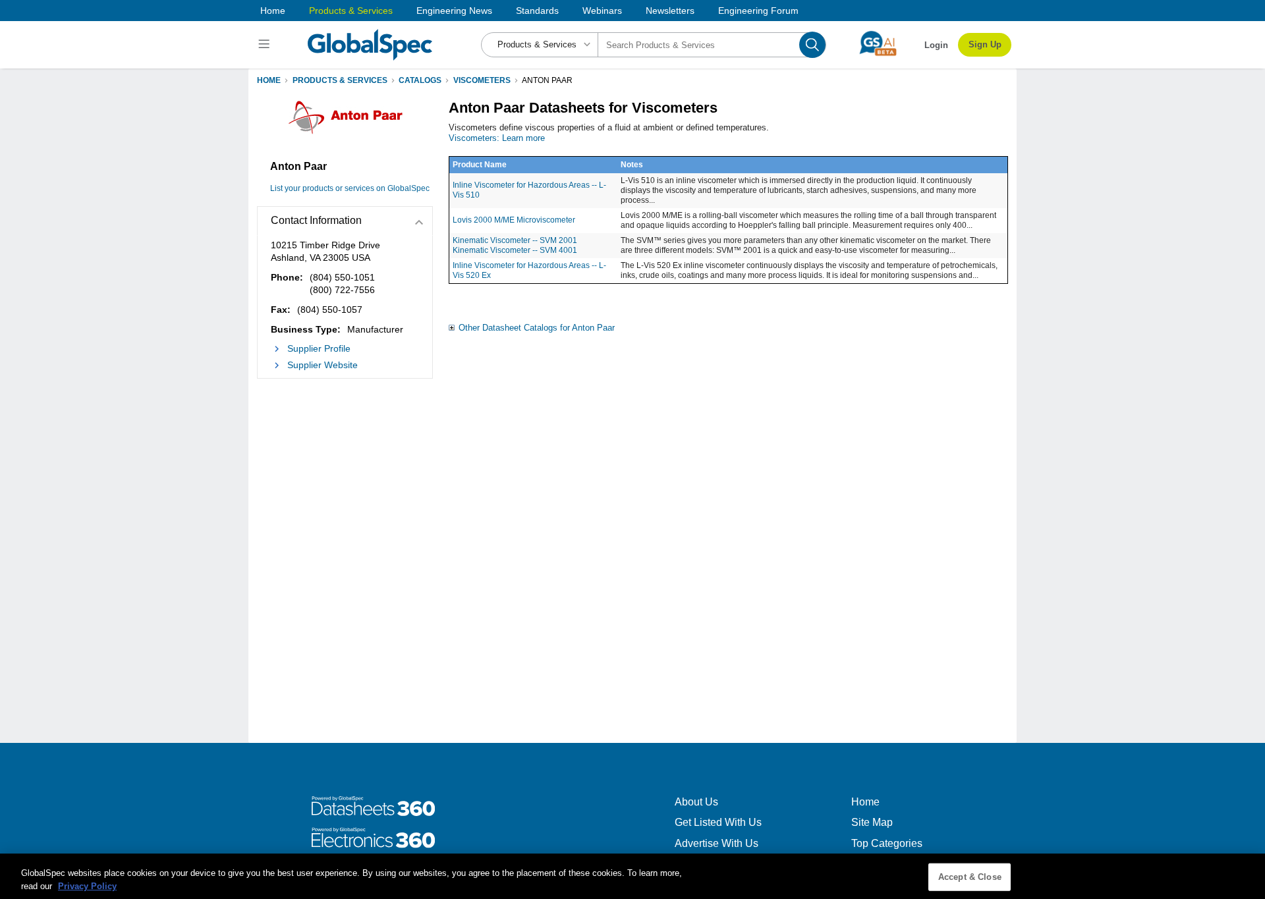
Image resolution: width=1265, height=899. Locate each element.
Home (272, 10)
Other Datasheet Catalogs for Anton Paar (537, 328)
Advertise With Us (716, 843)
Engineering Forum (758, 10)
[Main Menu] (266, 45)
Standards (537, 10)
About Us (696, 801)
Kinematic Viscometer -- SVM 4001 (515, 250)
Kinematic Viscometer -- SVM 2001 (515, 240)
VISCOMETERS (482, 80)
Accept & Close (969, 877)
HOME (269, 80)
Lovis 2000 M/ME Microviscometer (514, 220)
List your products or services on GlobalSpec (350, 188)
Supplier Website (322, 365)
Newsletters (670, 10)
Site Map (872, 822)
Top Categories (886, 843)
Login (936, 45)
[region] (632, 876)
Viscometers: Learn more (497, 138)
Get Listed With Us (718, 822)
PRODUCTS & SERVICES (340, 80)
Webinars (602, 10)
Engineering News (454, 10)
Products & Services (351, 10)
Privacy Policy (87, 885)
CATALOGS (420, 80)
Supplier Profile (319, 348)
